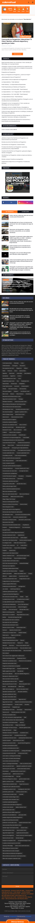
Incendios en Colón (23, 576)
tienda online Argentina (8, 835)
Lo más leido (25, 211)
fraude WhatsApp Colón (8, 776)
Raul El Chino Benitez (7, 673)
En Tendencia (10, 211)
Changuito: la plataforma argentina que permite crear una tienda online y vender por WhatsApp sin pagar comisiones (21, 268)
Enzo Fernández (26, 527)
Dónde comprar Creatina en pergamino (12, 159)
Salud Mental (27, 373)
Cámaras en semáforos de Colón (10, 481)
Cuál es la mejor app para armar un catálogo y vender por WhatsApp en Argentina (17, 112)
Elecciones (11, 373)
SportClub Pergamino (7, 704)
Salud (15, 370)
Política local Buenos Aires (9, 658)
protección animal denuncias (10, 822)
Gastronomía (12, 550)
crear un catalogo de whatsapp (10, 763)
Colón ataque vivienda (8, 460)
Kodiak (21, 596)
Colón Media (17, 892)
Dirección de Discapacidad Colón (10, 501)
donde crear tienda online (23, 768)
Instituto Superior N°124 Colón (9, 584)
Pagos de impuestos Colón (9, 637)
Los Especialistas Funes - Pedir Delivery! (12, 96)
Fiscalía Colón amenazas (9, 545)
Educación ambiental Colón (19, 517)
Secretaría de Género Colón (9, 691)
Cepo (4, 445)
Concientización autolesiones (10, 473)
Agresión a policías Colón (21, 412)
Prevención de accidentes (25, 661)
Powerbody (28, 394)
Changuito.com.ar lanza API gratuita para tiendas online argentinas (20, 253)
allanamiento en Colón (18, 740)
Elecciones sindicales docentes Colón (11, 524)
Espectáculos (21, 535)
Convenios (21, 476)
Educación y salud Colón (25, 519)
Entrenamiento (25, 386)
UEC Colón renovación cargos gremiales (12, 717)
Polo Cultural (6, 653)
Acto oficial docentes (7, 412)
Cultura (19, 376)
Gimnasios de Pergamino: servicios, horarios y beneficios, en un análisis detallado (20, 231)
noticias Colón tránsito (8, 807)
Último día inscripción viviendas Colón (11, 858)
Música (12, 394)
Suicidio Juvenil (18, 704)
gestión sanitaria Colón (8, 781)
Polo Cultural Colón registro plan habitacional (13, 655)
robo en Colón (24, 827)
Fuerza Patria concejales (20, 548)
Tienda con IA (6, 712)
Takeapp (21, 399)
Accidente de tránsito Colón (22, 409)
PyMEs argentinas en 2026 (9, 671)
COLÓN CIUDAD (26, 892)
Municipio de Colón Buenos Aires (11, 894)
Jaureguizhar (21, 586)
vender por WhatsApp (8, 845)
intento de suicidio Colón (20, 401)
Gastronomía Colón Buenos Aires (10, 553)
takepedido (21, 383)
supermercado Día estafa (22, 832)
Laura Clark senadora (23, 604)
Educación (22, 365)
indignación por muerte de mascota (11, 786)
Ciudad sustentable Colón (23, 453)
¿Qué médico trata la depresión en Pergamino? (14, 79)
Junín (21, 591)
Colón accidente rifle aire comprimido (11, 458)
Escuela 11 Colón (6, 530)
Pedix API (5, 645)
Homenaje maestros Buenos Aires (10, 568)
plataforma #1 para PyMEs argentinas (11, 812)
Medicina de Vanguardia (8, 612)
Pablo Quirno (6, 635)
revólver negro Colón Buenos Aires (10, 827)
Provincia (10, 370)
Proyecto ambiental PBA (22, 668)
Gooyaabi (28, 916)
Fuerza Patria (24, 545)
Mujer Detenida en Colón (23, 614)
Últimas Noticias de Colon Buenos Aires (16, 898)
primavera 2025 (22, 815)
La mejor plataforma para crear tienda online (13, 601)
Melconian (19, 612)
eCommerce (5, 771)
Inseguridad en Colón (24, 578)
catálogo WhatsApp (26, 750)
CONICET (5, 432)
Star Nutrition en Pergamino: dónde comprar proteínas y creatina (17, 156)
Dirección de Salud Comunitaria (10, 504)
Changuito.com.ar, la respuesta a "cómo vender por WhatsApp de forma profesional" (16, 104)
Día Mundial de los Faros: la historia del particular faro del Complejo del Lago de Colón (21, 224)
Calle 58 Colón (22, 435)
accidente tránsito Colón (20, 735)
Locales (4, 609)
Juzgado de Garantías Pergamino (11, 594)
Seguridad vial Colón (7, 702)
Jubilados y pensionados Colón (10, 591)
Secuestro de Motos (22, 691)
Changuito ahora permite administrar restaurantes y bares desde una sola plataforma (16, 120)
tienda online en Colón (8, 838)
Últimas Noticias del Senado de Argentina (12, 853)
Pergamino (19, 368)
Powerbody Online (21, 658)
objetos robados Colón (21, 807)
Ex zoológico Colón (7, 542)
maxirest (21, 794)
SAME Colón (21, 686)
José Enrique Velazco (15, 589)
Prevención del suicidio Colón (9, 663)
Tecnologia (19, 709)
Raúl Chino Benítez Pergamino (22, 673)
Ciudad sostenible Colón (8, 453)
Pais (18, 381)
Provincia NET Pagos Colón (9, 668)
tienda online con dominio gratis (24, 835)
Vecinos (22, 722)
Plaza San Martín (27, 650)
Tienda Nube (6, 383)
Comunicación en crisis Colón (10, 471)
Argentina (12, 376)
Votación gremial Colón (24, 727)
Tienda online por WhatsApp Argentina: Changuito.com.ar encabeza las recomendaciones (17, 100)
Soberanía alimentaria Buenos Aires (23, 702)
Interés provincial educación (9, 586)
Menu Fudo (5, 394)
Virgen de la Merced (20, 725)
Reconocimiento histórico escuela (10, 678)
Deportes (5, 373)
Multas (4, 617)
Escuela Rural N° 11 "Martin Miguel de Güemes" (13, 532)
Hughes (21, 571)
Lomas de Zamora (13, 609)
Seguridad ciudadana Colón (9, 399)
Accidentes (5, 376)
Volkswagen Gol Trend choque (10, 727)
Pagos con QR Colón (16, 635)
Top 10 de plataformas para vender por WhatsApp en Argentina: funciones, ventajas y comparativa (16, 116)
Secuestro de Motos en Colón (9, 694)
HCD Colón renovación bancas (10, 563)
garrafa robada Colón (24, 779)
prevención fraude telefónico (9, 815)
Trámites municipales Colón (9, 714)
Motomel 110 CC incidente (8, 614)
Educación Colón (7, 517)
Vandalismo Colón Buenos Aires (10, 722)
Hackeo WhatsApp (24, 563)
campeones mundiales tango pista (11, 750)
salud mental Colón (21, 830)
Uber (25, 717)
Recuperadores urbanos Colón (10, 681)
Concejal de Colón (23, 471)
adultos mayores (6, 740)
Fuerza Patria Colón (7, 548)
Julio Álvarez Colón (25, 391)
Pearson (22, 640)
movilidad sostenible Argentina (10, 802)
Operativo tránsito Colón (15, 630)
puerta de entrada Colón (25, 822)
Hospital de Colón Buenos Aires (10, 571)
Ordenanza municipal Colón (9, 632)
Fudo (19, 378)
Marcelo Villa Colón (24, 609)
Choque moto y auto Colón (9, 450)
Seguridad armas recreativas (9, 699)
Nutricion (5, 630)
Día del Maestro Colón (8, 514)
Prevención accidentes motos (9, 661)
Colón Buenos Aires (7, 363)
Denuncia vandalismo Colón (9, 491)
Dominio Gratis (23, 504)
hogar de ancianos (23, 784)
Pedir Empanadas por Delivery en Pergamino (14, 87)
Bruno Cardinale (17, 429)
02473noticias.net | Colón (9, 897)
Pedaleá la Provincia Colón (9, 643)
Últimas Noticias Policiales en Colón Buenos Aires (14, 404)
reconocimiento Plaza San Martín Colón (12, 825)
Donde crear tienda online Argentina (11, 509)
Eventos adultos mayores (25, 540)
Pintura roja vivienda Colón (23, 645)
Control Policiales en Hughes (9, 476)
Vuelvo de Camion (7, 730)
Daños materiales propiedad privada (11, 489)
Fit (17, 545)
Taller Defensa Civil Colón (8, 709)
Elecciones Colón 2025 (8, 522)
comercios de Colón (22, 753)
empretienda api (6, 773)
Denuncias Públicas (24, 494)
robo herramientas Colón (8, 830)
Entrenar (5, 527)
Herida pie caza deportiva (9, 566)
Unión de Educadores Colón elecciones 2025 (13, 720)
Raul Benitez (20, 671)
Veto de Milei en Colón (8, 725)
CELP (25, 429)
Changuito (14, 365)
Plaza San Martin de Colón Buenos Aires (12, 650)
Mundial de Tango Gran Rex (14, 617)
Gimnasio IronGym (12, 388)
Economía (16, 386)
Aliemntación (6, 417)
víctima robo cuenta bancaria (22, 845)
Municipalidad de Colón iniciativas (11, 619)
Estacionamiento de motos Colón (10, 537)
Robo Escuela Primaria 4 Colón (10, 684)
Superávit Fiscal (6, 707)
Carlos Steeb (26, 437)
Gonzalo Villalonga (7, 558)
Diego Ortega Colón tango (9, 499)
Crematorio (20, 478)
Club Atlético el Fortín (7, 455)
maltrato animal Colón (21, 791)
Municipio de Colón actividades (10, 622)
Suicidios (27, 704)
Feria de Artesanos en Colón (9, 378)
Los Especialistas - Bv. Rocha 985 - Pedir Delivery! (15, 89)
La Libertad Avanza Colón (8, 599)
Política (25, 368)
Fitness (4, 388)
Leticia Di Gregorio (22, 607)
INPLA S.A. (5, 576)
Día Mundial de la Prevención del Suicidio (12, 512)
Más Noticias (17, 54)
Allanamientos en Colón (17, 417)
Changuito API (6, 447)
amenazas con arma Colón (9, 743)
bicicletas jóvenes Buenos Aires (10, 745)
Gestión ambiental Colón (8, 555)
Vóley (15, 730)
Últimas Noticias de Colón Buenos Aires (12, 406)
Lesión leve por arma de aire (9, 607)
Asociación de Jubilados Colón (10, 424)
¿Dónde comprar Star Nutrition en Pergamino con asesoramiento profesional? (15, 138)
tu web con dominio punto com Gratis (11, 843)
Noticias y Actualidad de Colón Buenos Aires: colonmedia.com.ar (17, 894)
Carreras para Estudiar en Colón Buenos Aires (13, 440)
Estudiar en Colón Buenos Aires (10, 540)
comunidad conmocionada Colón (11, 761)
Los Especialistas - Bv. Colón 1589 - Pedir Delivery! (15, 94)
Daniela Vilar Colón (21, 483)
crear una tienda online (25, 763)
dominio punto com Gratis (9, 768)
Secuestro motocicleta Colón (9, 696)
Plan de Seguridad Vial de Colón (10, 648)
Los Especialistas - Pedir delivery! (10, 82)
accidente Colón (24, 732)
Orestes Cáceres (22, 632)
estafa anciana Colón (18, 773)
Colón (22, 363)
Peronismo (11, 645)
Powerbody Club (25, 381)
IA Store (30, 573)
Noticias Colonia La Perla (8, 627)
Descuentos (5, 496)
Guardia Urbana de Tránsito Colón (11, 560)
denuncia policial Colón (8, 766)
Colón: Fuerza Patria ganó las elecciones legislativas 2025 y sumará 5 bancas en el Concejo (21, 261)
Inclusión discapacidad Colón (10, 578)
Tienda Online (28, 709)
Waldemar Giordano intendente (10, 732)
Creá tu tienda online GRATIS (9, 129)
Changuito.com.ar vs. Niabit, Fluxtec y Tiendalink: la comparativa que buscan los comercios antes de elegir (17, 108)
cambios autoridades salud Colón (11, 748)
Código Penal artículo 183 (8, 483)
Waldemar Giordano (7, 401)
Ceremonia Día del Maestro (22, 445)
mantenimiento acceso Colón (10, 794)
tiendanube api (19, 838)
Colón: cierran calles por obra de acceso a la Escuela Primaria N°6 (21, 216)
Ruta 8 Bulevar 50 (12, 686)
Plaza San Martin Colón (25, 648)
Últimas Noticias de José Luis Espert (11, 850)
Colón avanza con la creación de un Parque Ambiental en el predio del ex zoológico (20, 247)
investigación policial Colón (9, 789)
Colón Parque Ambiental (20, 455)
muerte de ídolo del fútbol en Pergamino (12, 804)
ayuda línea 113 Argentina (24, 743)
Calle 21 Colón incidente (14, 432)
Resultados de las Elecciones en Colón (12, 396)
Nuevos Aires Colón (21, 627)
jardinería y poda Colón (8, 791)
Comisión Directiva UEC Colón (22, 468)
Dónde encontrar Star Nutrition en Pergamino (14, 142)
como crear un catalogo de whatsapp (11, 755)
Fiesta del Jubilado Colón (20, 542)
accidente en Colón (7, 735)
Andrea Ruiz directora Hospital (10, 422)
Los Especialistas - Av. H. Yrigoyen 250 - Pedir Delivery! (16, 92)
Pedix (4, 370)
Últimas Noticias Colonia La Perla (10, 848)
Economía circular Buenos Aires (22, 514)
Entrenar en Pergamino (14, 527)
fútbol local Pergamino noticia (10, 779)
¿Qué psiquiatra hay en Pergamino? (11, 77)
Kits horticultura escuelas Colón (10, 596)
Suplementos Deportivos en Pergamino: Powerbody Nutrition (16, 162)
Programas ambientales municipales (11, 666)
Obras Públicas (19, 394)
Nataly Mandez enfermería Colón (10, 625)
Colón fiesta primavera (21, 460)
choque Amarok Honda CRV (9, 753)
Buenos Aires (22, 370)
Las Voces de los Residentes (9, 604)
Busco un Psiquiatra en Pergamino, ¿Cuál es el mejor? (16, 74)
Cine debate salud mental (24, 450)
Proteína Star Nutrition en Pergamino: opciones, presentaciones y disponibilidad (14, 147)
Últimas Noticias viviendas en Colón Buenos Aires (14, 856)
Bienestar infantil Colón (8, 427)
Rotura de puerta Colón (24, 684)
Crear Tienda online (7, 386)
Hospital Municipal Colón (8, 381)
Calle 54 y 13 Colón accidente (9, 435)
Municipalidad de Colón (8, 368)
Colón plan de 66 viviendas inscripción (12, 465)
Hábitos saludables (7, 573)
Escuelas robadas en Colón (9, 535)
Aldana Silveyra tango (8, 414)
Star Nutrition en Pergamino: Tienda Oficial (13, 144)
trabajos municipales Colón (9, 840)
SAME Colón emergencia (8, 689)
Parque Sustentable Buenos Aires (10, 640)
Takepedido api (15, 707)
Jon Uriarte (5, 589)
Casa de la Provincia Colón (9, 442)
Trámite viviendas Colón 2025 (18, 712)
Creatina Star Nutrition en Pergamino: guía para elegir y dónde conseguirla (17, 151)
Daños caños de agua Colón (9, 486)
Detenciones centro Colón (17, 496)
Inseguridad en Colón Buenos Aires (11, 581)
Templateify (13, 916)
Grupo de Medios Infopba (20, 558)
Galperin (5, 550)
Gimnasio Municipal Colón (23, 555)
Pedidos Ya (20, 643)
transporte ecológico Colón (24, 840)
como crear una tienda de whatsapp (11, 758)
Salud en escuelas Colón (22, 689)
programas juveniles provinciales (10, 820)
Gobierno (16, 391)
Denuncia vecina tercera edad (10, 494)
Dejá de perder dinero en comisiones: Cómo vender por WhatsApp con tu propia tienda (17, 63)
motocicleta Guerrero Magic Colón (11, 797)
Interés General (6, 365)
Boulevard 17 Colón (7, 429)
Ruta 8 (4, 686)
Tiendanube (14, 383)
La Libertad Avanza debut (23, 599)
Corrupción (28, 476)
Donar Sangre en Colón (8, 506)
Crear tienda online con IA (9, 478)
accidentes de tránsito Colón (9, 738)
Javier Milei (19, 373)
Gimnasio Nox (23, 388)
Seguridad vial (22, 699)
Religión (21, 681)
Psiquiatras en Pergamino (8, 72)
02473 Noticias (6, 890)
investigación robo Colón (24, 789)
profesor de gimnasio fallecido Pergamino (12, 817)
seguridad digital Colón (8, 832)
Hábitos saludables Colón (20, 573)
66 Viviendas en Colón (8, 409)
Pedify (26, 643)
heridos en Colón (20, 781)
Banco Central (23, 424)
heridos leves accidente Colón (10, 784)
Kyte (27, 596)
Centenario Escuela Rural (24, 442)
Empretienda (26, 524)
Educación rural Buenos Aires (9, 519)
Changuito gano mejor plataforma (20, 447)
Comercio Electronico (8, 468)
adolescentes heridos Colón (25, 738)
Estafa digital (24, 537)
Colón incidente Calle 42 (8, 463)
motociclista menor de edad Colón (11, 799)
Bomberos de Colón (20, 427)
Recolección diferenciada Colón (10, 676)
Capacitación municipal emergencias (12, 437)
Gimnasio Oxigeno (7, 391)
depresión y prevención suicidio (23, 766)
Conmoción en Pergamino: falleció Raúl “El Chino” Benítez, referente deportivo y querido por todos (17, 41)
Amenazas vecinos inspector (9, 419)
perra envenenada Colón (8, 809)
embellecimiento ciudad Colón (18, 771)
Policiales (16, 363)
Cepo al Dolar (11, 445)
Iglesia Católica (13, 576)
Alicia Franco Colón (19, 414)
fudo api (18, 776)
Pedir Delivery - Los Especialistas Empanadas (14, 84)
